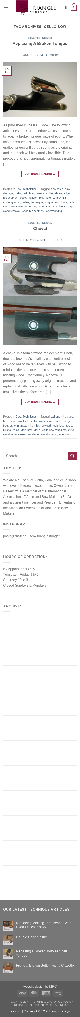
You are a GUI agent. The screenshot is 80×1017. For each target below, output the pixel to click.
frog (40, 197)
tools (64, 202)
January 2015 (13, 803)
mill (64, 197)
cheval (48, 421)
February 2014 (14, 878)
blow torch (57, 189)
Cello (18, 193)
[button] (6, 7)
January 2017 (13, 661)
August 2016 (12, 678)
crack (57, 421)
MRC (53, 986)
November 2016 (15, 669)
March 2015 (12, 786)
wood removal (11, 211)
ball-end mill (58, 416)
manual (21, 425)
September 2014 (15, 836)
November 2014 (15, 819)
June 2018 (11, 636)
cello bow (28, 193)
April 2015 (11, 778)
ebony (58, 193)
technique (37, 202)
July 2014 (10, 844)
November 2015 (15, 728)
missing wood (11, 202)
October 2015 (13, 736)
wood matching (62, 206)
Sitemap (15, 1011)
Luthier (56, 197)
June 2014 (11, 853)
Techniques (43, 38)
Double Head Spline (31, 937)
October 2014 (13, 828)
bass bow (9, 421)
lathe (48, 197)
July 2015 (10, 753)
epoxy (23, 197)
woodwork (33, 434)
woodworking (54, 211)
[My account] (66, 7)
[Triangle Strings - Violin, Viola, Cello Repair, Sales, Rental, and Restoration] (36, 7)
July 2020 (10, 628)
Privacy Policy (17, 1001)
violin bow (30, 206)
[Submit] (72, 456)
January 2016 (13, 711)
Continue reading (40, 174)
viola (71, 202)
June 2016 (11, 686)
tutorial (7, 429)
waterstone (44, 206)
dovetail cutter (44, 193)
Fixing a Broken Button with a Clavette (45, 965)
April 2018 (11, 644)
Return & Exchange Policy (52, 1001)
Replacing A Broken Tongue (40, 43)
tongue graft (52, 202)
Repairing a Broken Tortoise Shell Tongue (41, 953)
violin (19, 206)
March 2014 (12, 869)
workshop (64, 434)
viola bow (9, 206)
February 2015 (14, 794)
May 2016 (10, 694)
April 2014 (11, 861)
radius (25, 202)
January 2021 (13, 619)
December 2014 (15, 811)
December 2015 (15, 719)
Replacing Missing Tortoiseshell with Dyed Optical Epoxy (43, 925)
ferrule (33, 197)
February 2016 (14, 703)
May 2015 (10, 769)
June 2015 (11, 761)
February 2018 (14, 653)
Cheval (40, 228)
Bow (31, 38)
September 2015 (15, 744)
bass (70, 416)
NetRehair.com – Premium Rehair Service (41, 1004)
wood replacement (33, 211)
